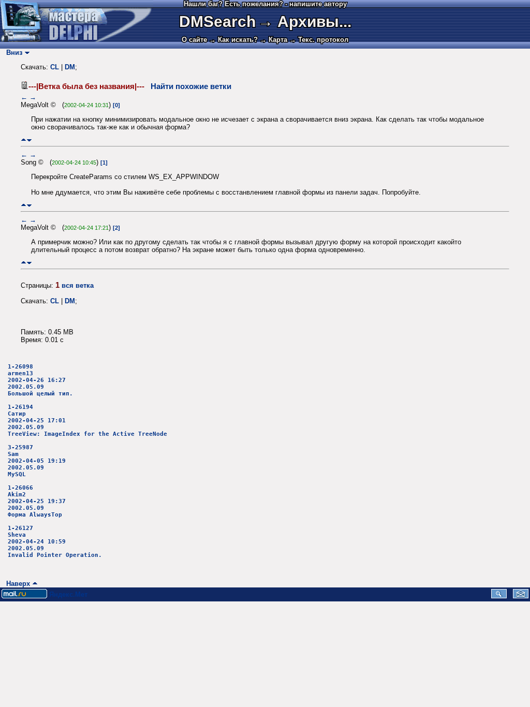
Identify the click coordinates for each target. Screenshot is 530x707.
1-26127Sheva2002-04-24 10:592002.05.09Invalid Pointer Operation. (55, 541)
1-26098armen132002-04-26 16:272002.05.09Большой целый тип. (40, 380)
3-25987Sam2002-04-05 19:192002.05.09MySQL (37, 461)
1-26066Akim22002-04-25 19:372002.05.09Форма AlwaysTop (37, 501)
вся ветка (78, 285)
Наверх (16, 583)
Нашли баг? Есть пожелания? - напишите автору (265, 4)
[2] (116, 228)
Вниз (12, 52)
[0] (116, 105)
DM (70, 67)
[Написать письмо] (520, 596)
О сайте (194, 39)
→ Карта (273, 39)
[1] (104, 162)
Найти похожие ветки (191, 86)
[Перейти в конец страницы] (29, 140)
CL (54, 67)
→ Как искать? (233, 39)
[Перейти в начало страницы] (23, 140)
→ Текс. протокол (318, 39)
